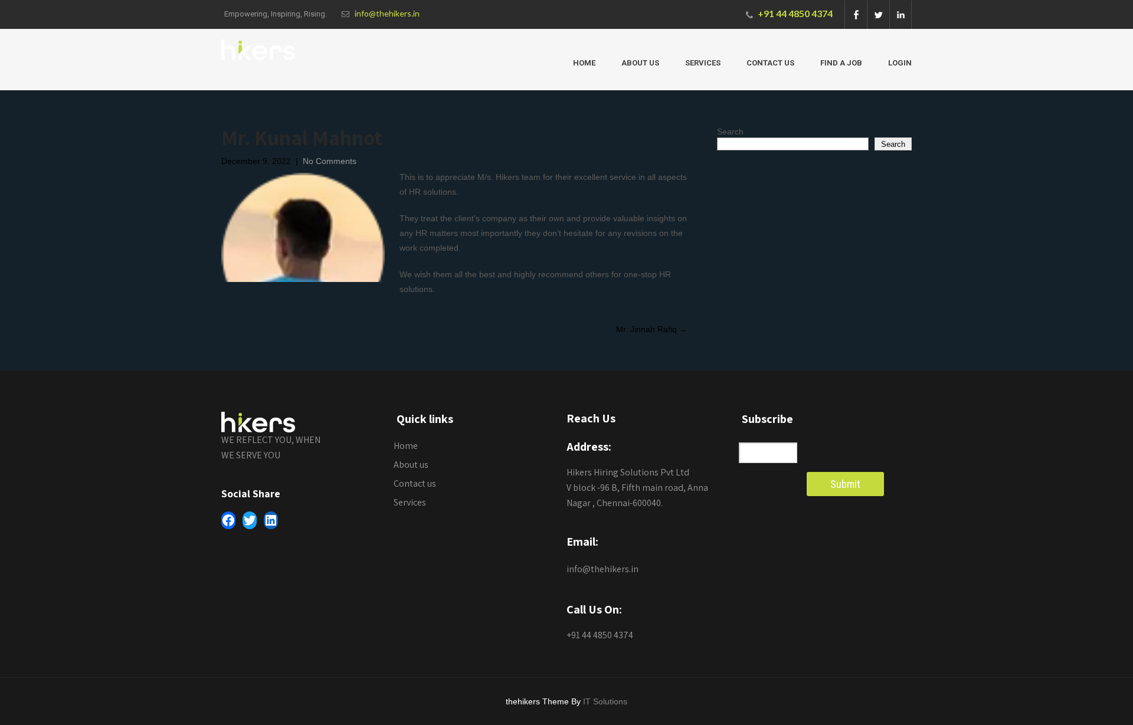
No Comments (329, 161)
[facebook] (855, 15)
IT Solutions (605, 701)
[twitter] (878, 15)
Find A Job (841, 62)
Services (703, 62)
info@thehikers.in (387, 13)
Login (900, 62)
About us (640, 62)
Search (730, 131)
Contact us (770, 62)
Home (584, 62)
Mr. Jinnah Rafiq (651, 329)
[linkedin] (900, 15)
